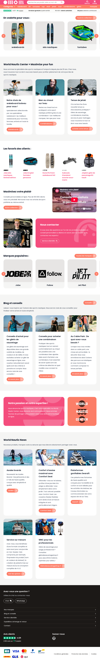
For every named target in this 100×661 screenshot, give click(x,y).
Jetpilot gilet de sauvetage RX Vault (88, 175)
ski (30, 6)
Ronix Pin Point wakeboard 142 (49, 174)
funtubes (36, 6)
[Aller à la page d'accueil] (14, 2)
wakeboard (22, 6)
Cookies (93, 654)
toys (60, 6)
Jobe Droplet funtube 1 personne (28, 175)
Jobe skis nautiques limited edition (10, 175)
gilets (79, 6)
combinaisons (69, 6)
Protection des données (80, 654)
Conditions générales (61, 654)
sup (43, 6)
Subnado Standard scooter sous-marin (68, 176)
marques (93, 6)
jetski (54, 6)
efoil (48, 6)
